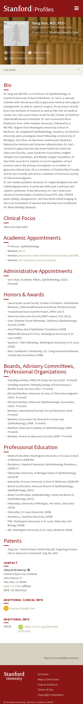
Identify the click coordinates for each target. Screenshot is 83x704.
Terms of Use (45, 689)
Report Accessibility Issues (60, 658)
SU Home (43, 674)
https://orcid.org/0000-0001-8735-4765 (38, 629)
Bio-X (22, 251)
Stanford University (21, 676)
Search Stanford (47, 684)
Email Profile (41, 52)
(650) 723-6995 (12, 586)
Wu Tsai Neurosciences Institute (37, 260)
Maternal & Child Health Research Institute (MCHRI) (49, 255)
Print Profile (17, 52)
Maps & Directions (48, 679)
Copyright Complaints (50, 695)
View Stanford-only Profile (26, 58)
